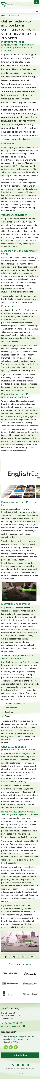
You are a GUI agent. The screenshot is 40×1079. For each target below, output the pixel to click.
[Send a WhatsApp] (31, 957)
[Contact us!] (17, 1065)
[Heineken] (10, 972)
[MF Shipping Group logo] (30, 994)
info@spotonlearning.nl (11, 1026)
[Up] (22, 1065)
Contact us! (21, 1055)
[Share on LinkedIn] (23, 957)
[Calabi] (20, 1072)
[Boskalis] (30, 973)
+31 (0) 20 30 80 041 (10, 1023)
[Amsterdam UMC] (30, 983)
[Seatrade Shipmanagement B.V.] (10, 983)
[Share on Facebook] (14, 957)
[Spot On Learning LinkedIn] (6, 1047)
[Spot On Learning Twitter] (11, 1047)
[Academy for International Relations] (10, 994)
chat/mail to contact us (17, 1039)
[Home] (12, 1065)
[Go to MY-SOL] (27, 1065)
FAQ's (15, 1042)
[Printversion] (5, 957)
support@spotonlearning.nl (24, 1036)
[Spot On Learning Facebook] (16, 1047)
